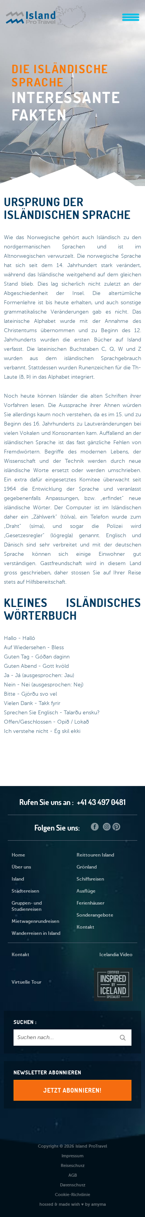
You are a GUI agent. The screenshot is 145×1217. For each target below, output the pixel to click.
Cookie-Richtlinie (72, 1195)
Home (18, 855)
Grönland (87, 867)
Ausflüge (86, 891)
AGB (72, 1175)
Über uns (21, 867)
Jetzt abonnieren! (72, 1090)
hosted (46, 1204)
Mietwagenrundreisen (35, 921)
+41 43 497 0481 (101, 802)
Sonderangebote (95, 915)
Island (18, 879)
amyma (98, 1204)
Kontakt (85, 927)
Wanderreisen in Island (36, 933)
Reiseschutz (73, 1166)
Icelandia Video (116, 955)
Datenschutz (72, 1185)
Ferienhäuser (90, 903)
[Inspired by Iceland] (112, 982)
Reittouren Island (95, 855)
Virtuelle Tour (26, 982)
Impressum (72, 1156)
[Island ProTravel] (46, 13)
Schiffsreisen (90, 879)
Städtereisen (25, 891)
